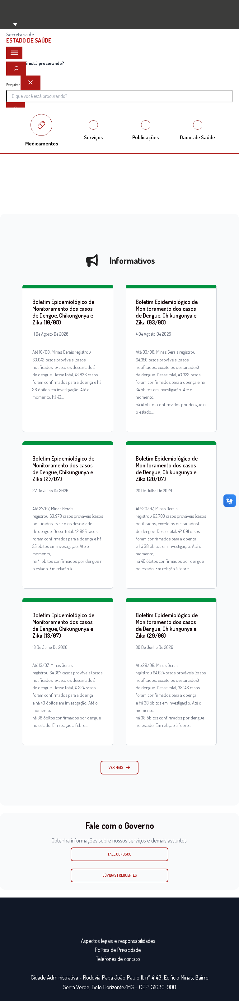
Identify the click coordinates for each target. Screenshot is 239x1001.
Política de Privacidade (118, 949)
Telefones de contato (118, 958)
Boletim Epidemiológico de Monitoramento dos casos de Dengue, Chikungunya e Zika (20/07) (167, 468)
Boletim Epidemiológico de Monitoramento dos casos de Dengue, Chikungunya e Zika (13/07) (63, 625)
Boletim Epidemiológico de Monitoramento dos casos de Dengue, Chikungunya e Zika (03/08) (167, 312)
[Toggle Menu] (14, 53)
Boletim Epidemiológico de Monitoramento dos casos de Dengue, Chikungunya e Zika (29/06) (167, 625)
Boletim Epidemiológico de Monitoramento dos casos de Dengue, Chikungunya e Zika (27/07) (63, 468)
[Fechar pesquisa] (30, 83)
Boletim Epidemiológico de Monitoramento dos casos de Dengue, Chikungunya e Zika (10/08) (63, 312)
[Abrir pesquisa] (16, 69)
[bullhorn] (92, 260)
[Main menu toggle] (15, 23)
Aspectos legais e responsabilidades (118, 940)
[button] (119, 767)
